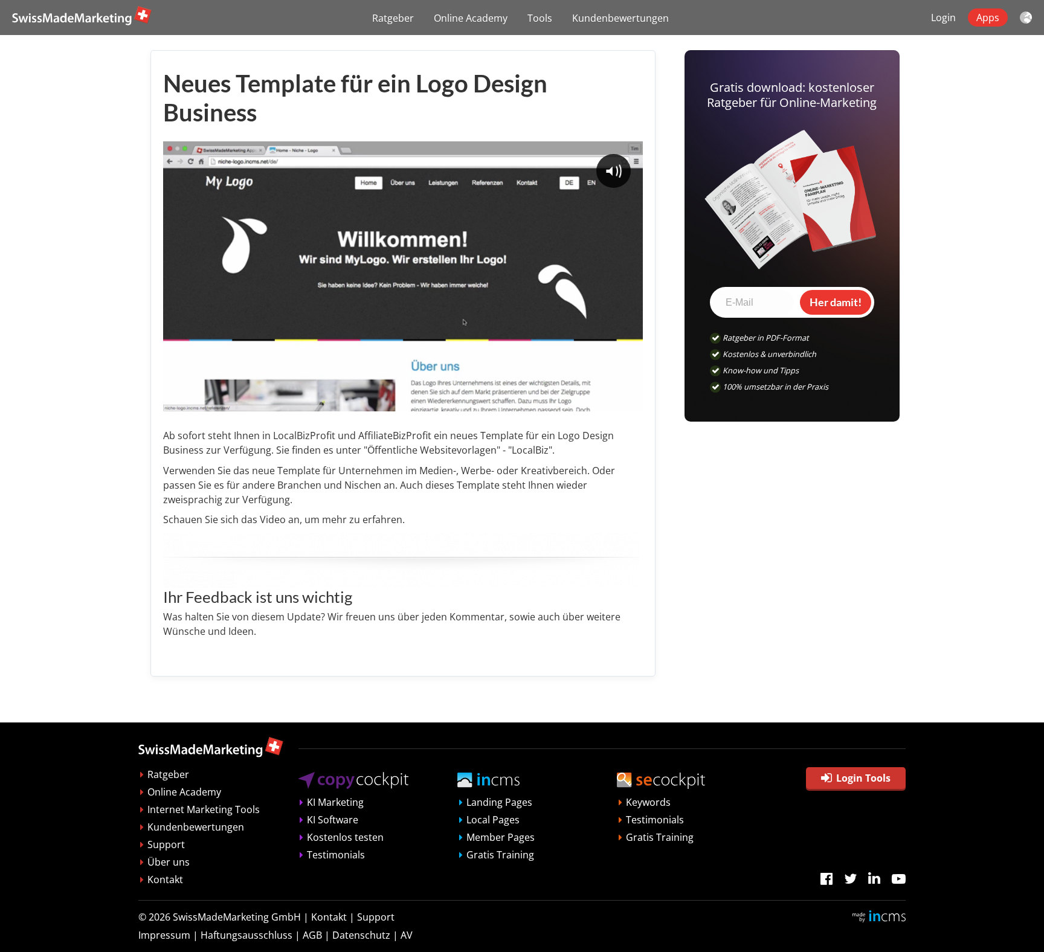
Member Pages (500, 837)
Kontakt (165, 879)
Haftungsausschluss (246, 935)
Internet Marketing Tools (203, 809)
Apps (987, 17)
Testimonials (336, 854)
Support (166, 844)
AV (407, 935)
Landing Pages (499, 802)
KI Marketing (335, 802)
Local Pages (493, 819)
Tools (539, 18)
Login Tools (863, 778)
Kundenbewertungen (620, 18)
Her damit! (836, 302)
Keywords (648, 802)
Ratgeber (393, 18)
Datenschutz (361, 935)
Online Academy (470, 18)
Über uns (168, 862)
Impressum (164, 935)
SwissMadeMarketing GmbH (237, 917)
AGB (312, 935)
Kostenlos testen (345, 837)
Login (943, 17)
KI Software (332, 819)
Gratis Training (500, 854)
